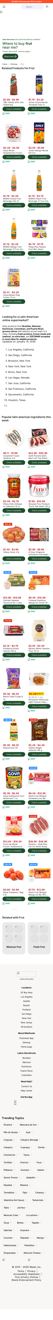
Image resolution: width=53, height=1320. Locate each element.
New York (26, 1018)
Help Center (26, 1090)
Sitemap (13, 64)
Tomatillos (9, 1192)
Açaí (28, 1132)
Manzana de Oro (28, 1124)
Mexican (27, 1062)
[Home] (11, 6)
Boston (26, 1005)
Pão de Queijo (11, 1132)
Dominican (26, 1066)
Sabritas (8, 1230)
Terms (20, 1271)
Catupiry (8, 1147)
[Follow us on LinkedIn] (39, 1261)
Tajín (24, 1192)
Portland (27, 1009)
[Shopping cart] (47, 6)
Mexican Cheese (32, 1253)
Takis (6, 1207)
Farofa (41, 1147)
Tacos (26, 1155)
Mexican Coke (11, 1215)
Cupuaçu (25, 1147)
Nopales (8, 1185)
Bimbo (20, 1222)
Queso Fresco (11, 1177)
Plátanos (8, 1170)
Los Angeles (26, 996)
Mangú (40, 1238)
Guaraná (24, 1230)
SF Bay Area (26, 992)
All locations (26, 1026)
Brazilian (27, 1058)
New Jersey (26, 1022)
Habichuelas (10, 1245)
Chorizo (24, 1162)
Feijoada (24, 1238)
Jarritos (21, 1207)
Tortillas (8, 1162)
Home (4, 64)
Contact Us (26, 1086)
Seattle (26, 1001)
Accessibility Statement (26, 1274)
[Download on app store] (26, 1101)
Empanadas (10, 1253)
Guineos (25, 1170)
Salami (40, 1170)
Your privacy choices (26, 1277)
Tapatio (35, 1222)
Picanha (8, 1124)
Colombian (26, 1075)
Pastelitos (29, 1245)
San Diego (27, 1014)
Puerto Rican (26, 1071)
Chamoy (39, 1192)
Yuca (38, 1162)
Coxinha (8, 1238)
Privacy (31, 1271)
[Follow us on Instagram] (14, 1261)
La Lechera (31, 1215)
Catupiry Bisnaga (29, 1140)
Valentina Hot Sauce (14, 1200)
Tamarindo (37, 1200)
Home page (26, 1046)
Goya (6, 1222)
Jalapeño (30, 1177)
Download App (26, 1038)
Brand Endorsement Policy (26, 1279)
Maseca (24, 1185)
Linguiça (8, 1140)
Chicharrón (9, 1155)
